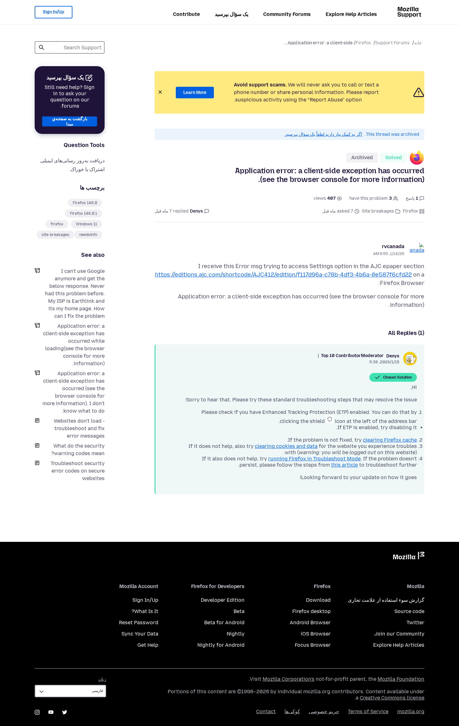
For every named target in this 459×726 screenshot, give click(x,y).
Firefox (363, 43)
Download (318, 600)
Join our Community (399, 634)
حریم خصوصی (324, 711)
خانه (418, 43)
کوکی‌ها (292, 711)
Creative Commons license (392, 698)
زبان (102, 679)
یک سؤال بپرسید (231, 14)
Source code (409, 611)
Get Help (147, 645)
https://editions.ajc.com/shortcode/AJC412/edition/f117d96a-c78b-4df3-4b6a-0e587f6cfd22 (283, 274)
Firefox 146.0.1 (83, 213)
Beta (239, 611)
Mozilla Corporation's (288, 679)
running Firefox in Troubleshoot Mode (314, 459)
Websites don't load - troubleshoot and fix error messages (79, 428)
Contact (266, 711)
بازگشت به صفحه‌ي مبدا (69, 121)
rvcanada (393, 246)
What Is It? (144, 611)
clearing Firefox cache (390, 440)
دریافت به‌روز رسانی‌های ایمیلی (72, 161)
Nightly (235, 634)
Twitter (415, 622)
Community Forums (287, 14)
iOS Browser (316, 634)
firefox (57, 224)
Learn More (194, 92)
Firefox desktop (311, 611)
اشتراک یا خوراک (87, 169)
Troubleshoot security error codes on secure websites (78, 470)
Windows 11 (86, 224)
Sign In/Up (53, 12)
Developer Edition (222, 600)
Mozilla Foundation (401, 679)
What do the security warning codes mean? (78, 449)
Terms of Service (368, 711)
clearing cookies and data (286, 446)
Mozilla (408, 557)
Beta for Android (224, 622)
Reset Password (138, 622)
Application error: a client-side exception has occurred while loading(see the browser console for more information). (74, 344)
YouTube (50, 712)
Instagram (37, 712)
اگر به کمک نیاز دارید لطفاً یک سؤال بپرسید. (323, 134)
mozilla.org (410, 711)
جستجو (42, 47)
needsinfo (88, 235)
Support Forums (392, 43)
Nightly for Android (220, 645)
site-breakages (55, 235)
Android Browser (310, 622)
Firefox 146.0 (85, 203)
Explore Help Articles (351, 14)
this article (344, 465)
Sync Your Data (139, 634)
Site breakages (378, 211)
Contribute (186, 14)
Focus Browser (313, 645)
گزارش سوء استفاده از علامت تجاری (386, 600)
